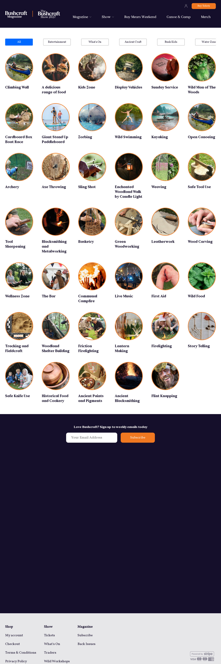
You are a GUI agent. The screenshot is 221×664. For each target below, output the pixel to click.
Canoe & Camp (179, 17)
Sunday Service (164, 87)
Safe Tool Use (199, 187)
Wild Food (196, 296)
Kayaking (159, 137)
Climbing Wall (17, 87)
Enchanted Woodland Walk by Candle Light (128, 192)
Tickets (49, 635)
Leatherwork (163, 241)
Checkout (12, 644)
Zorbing (85, 137)
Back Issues (86, 644)
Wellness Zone (17, 296)
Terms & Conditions (20, 652)
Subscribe (137, 437)
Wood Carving (200, 241)
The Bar (49, 296)
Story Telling (199, 346)
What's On (52, 644)
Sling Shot (87, 187)
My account (14, 635)
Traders (50, 652)
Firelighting (161, 346)
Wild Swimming (128, 137)
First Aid (158, 296)
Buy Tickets (204, 6)
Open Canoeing (201, 137)
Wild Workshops (57, 661)
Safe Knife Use (17, 396)
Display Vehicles (128, 87)
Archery (12, 187)
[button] (19, 42)
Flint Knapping (164, 396)
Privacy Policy (16, 661)
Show (106, 17)
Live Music (124, 296)
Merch (206, 17)
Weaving (158, 187)
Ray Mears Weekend (140, 17)
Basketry (86, 241)
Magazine (80, 17)
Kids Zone (86, 87)
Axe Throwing (54, 187)
